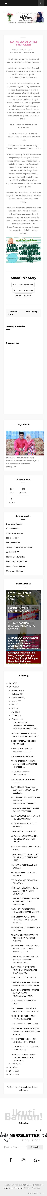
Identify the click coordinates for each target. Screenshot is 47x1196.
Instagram (23, 492)
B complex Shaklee (14, 524)
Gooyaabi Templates (14, 1188)
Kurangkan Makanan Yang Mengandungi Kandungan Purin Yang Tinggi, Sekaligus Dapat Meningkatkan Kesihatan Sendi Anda (23, 658)
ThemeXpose (27, 1185)
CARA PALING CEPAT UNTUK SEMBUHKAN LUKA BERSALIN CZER (24, 959)
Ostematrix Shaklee (14, 571)
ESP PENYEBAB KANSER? (22, 756)
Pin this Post (25, 296)
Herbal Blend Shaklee (15, 557)
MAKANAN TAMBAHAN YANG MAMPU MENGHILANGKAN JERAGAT (25, 1031)
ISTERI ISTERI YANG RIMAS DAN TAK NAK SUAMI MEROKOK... (23, 1057)
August (15, 701)
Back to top (35, 1193)
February (15, 719)
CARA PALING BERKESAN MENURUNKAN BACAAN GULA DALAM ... (24, 970)
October (15, 694)
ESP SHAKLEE (12, 538)
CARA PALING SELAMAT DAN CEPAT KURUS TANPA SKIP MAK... (24, 857)
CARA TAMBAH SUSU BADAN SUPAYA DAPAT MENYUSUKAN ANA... (25, 993)
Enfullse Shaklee (13, 542)
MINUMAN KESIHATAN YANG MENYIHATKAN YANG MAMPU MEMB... (25, 948)
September (16, 697)
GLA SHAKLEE (12, 552)
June (13, 704)
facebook (12, 502)
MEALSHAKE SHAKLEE (16, 561)
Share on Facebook (24, 285)
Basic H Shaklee (13, 528)
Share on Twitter (25, 290)
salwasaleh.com (24, 1087)
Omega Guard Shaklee (15, 566)
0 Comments (29, 53)
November (16, 690)
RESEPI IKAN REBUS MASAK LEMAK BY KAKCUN (19, 596)
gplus (12, 492)
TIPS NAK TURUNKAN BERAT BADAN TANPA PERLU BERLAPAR (25, 891)
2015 (11, 1071)
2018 (11, 683)
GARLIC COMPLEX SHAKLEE (19, 547)
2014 (11, 1074)
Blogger (24, 1090)
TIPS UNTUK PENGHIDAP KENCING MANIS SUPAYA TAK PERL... (24, 920)
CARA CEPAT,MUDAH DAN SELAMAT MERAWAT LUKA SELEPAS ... (24, 790)
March (14, 715)
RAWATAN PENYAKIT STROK (24, 1023)
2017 (11, 686)
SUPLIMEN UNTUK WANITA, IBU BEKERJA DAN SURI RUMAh (24, 839)
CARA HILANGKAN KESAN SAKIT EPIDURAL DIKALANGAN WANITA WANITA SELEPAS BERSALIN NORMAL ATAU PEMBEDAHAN (23, 644)
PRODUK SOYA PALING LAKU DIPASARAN (21, 609)
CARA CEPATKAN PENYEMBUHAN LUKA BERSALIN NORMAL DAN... (24, 725)
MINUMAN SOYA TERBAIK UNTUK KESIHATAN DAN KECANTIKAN (24, 764)
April (14, 712)
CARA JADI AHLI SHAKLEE (23, 831)
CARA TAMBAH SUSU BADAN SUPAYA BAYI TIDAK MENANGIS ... (25, 901)
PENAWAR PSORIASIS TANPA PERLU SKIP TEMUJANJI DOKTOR (24, 938)
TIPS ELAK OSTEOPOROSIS (23, 977)
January (15, 1063)
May (14, 708)
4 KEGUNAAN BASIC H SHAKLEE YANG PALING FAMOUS (21, 625)
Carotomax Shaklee (14, 533)
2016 (11, 1067)
